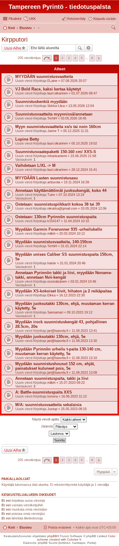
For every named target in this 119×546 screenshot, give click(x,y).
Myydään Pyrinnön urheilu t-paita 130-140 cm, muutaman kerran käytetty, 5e (58, 351)
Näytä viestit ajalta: (46, 419)
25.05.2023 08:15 (74, 409)
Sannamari (55, 312)
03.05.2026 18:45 (73, 118)
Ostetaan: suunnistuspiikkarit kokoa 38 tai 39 (57, 204)
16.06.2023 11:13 (74, 396)
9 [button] (92, 58)
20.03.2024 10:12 (72, 233)
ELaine (52, 80)
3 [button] (69, 58)
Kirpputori (14, 39)
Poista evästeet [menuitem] (59, 527)
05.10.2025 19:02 (84, 143)
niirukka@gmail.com (62, 208)
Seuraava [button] (99, 58)
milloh (51, 233)
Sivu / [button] (47, 58)
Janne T (53, 131)
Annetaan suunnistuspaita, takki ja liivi (51, 378)
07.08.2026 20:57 (74, 80)
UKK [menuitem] (32, 18)
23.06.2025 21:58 (83, 156)
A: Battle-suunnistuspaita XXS (43, 392)
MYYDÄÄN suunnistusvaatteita (44, 76)
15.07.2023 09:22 (72, 382)
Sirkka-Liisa (56, 106)
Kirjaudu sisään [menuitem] (104, 18)
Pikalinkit (15, 18)
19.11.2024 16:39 (76, 182)
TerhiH (52, 118)
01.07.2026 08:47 (84, 93)
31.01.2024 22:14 (73, 246)
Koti (11, 527)
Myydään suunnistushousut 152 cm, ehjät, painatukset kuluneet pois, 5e (55, 366)
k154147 (53, 221)
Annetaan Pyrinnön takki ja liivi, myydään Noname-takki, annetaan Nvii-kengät (63, 275)
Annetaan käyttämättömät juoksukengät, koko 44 (60, 190)
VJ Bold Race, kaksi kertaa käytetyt (48, 89)
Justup (52, 409)
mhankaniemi (57, 156)
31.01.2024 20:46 (72, 263)
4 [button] (75, 58)
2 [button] (62, 58)
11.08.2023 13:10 (84, 358)
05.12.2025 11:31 (75, 131)
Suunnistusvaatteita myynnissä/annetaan (53, 114)
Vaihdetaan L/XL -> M (35, 165)
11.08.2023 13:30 (84, 341)
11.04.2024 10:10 (76, 221)
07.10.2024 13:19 (71, 194)
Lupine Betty (27, 139)
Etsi (80, 48)
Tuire (51, 194)
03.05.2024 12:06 (93, 208)
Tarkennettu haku (89, 48)
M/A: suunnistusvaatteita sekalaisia (48, 404)
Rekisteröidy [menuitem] (76, 18)
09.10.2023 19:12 (79, 312)
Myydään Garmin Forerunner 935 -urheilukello (58, 229)
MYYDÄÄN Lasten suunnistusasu (46, 178)
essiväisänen (57, 281)
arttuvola (53, 182)
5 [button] (82, 58)
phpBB (52, 536)
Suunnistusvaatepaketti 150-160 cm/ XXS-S (55, 151)
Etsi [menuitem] (114, 28)
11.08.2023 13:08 (84, 372)
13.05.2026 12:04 (81, 106)
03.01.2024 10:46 (83, 281)
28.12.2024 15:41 (84, 169)
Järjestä (47, 426)
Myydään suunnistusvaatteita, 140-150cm (53, 242)
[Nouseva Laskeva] (59, 433)
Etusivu (26, 527)
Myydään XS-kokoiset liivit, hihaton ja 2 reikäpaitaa (63, 291)
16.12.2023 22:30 (72, 295)
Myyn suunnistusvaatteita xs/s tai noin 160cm (58, 126)
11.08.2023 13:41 (84, 330)
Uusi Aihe (12, 48)
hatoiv (51, 263)
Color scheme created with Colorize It (76, 537)
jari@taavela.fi (57, 330)
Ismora (52, 396)
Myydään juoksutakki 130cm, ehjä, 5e (50, 336)
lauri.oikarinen (57, 93)
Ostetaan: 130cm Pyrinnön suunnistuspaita (55, 216)
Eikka (51, 295)
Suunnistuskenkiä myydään (41, 101)
